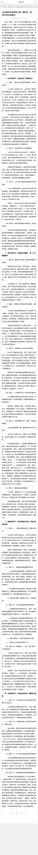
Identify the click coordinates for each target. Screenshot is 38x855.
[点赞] (12, 813)
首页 (5, 7)
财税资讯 (10, 7)
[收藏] (17, 813)
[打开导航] (2, 2)
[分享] (21, 813)
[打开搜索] (35, 2)
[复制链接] (26, 813)
